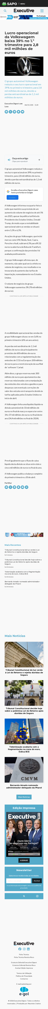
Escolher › (12, 197)
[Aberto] (42, 10)
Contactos (24, 979)
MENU (22, 4)
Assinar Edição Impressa (24, 968)
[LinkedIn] (14, 111)
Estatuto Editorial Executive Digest (24, 962)
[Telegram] (26, 487)
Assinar (24, 860)
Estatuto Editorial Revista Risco (24, 965)
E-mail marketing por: (24, 984)
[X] (10, 111)
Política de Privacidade (24, 976)
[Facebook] (6, 111)
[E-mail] (22, 111)
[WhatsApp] (18, 111)
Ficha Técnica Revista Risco (24, 957)
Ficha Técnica (24, 954)
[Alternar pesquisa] (5, 10)
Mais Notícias (24, 797)
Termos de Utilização (24, 973)
